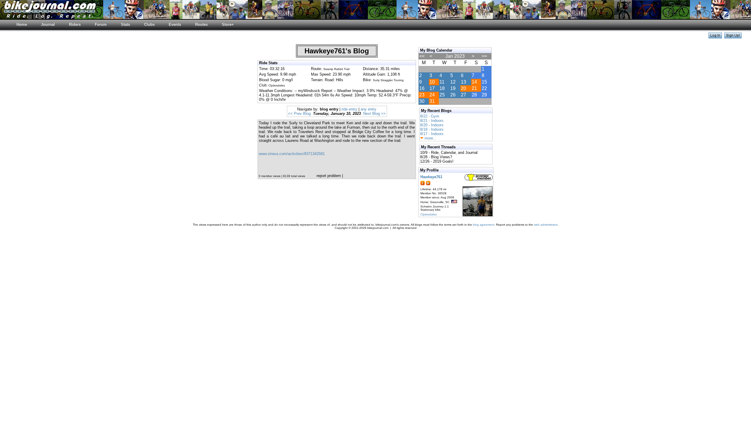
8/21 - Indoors (432, 120)
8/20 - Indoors (432, 125)
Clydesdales (428, 214)
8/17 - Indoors (432, 134)
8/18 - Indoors (432, 129)
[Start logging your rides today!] (733, 36)
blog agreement (483, 224)
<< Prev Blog (299, 113)
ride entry (349, 109)
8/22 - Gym (429, 116)
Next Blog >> (374, 113)
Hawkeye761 (431, 177)
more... (430, 138)
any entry (368, 109)
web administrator (545, 224)
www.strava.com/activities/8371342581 (292, 154)
